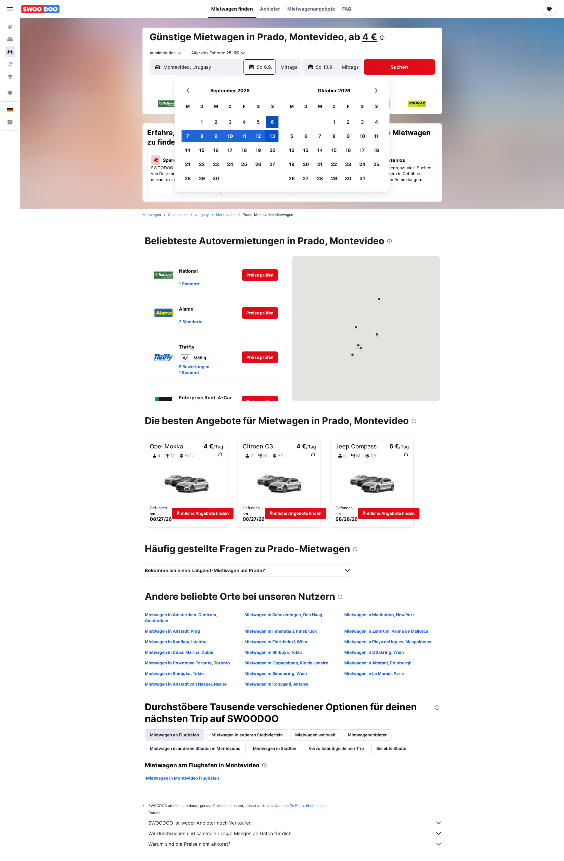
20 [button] (272, 150)
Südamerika (178, 214)
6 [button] (272, 122)
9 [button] (216, 136)
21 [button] (187, 164)
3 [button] (230, 122)
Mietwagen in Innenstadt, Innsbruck (280, 631)
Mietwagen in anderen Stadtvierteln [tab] (247, 734)
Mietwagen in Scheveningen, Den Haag (283, 614)
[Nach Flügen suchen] (10, 27)
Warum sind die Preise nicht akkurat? (189, 844)
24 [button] (230, 164)
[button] (10, 9)
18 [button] (244, 150)
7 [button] (187, 136)
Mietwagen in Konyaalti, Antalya (276, 683)
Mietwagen (151, 214)
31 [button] (362, 178)
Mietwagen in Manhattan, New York (379, 614)
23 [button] (216, 164)
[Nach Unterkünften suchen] (10, 39)
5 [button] (258, 122)
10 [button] (230, 136)
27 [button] (272, 164)
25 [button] (244, 164)
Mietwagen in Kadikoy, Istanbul (176, 641)
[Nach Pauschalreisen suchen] (10, 64)
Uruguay (202, 214)
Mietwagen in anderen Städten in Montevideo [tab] (195, 748)
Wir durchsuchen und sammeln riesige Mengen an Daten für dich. (220, 833)
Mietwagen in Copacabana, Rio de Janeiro (286, 662)
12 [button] (258, 136)
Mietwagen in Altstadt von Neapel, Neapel (186, 683)
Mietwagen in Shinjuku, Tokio (174, 673)
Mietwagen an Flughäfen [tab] (174, 734)
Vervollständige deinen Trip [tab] (336, 748)
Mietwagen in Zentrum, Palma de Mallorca (386, 631)
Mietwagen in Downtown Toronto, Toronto (187, 662)
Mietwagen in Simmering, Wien (275, 673)
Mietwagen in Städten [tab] (274, 748)
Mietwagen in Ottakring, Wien (374, 652)
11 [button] (244, 136)
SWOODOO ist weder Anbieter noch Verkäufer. (199, 823)
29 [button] (202, 178)
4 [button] (244, 122)
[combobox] (166, 53)
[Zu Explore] (10, 76)
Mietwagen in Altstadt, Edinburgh (378, 662)
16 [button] (216, 150)
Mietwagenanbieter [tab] (367, 734)
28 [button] (188, 178)
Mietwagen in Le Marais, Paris (374, 673)
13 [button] (272, 136)
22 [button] (202, 164)
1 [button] (202, 122)
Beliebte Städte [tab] (391, 748)
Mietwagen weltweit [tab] (315, 734)
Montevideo (226, 214)
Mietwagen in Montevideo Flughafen (182, 777)
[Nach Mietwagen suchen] (10, 52)
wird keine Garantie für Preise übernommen (292, 805)
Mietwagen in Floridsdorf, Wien (275, 641)
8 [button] (202, 136)
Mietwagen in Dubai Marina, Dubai (179, 652)
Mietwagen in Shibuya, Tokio (273, 652)
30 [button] (216, 178)
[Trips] (10, 93)
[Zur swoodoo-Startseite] (40, 9)
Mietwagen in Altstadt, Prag (172, 631)
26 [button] (258, 164)
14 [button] (188, 150)
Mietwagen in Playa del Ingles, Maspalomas (387, 641)
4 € (369, 37)
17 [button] (230, 150)
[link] (260, 275)
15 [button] (201, 150)
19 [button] (258, 150)
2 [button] (215, 122)
